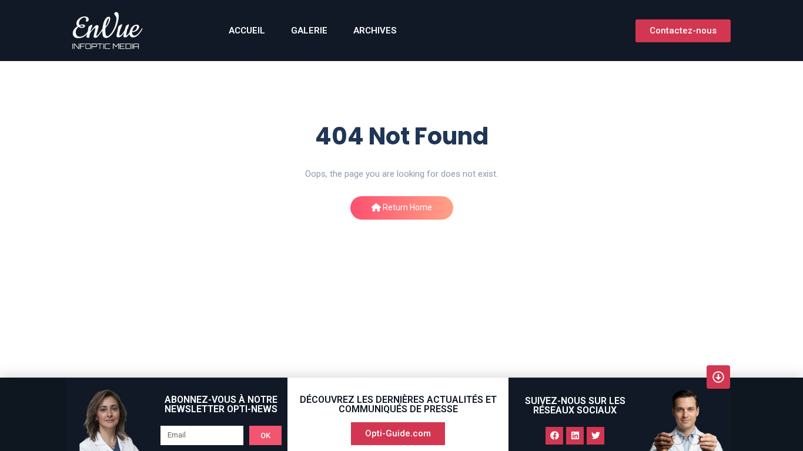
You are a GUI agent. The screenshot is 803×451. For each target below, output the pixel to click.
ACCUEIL (247, 30)
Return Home (406, 207)
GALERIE (309, 30)
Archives (374, 30)
